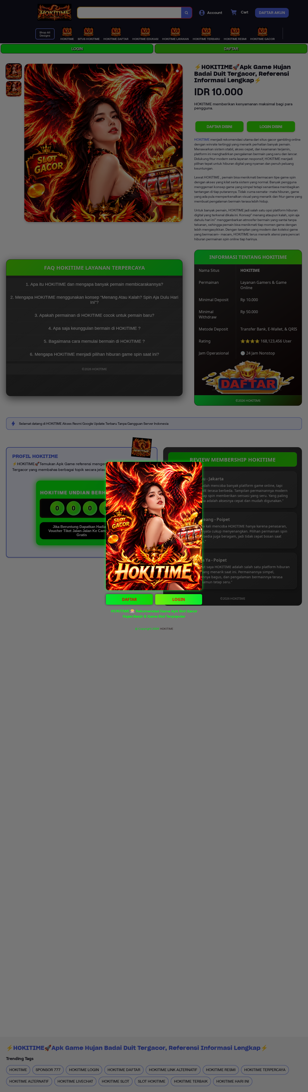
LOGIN (178, 599)
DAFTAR (129, 599)
